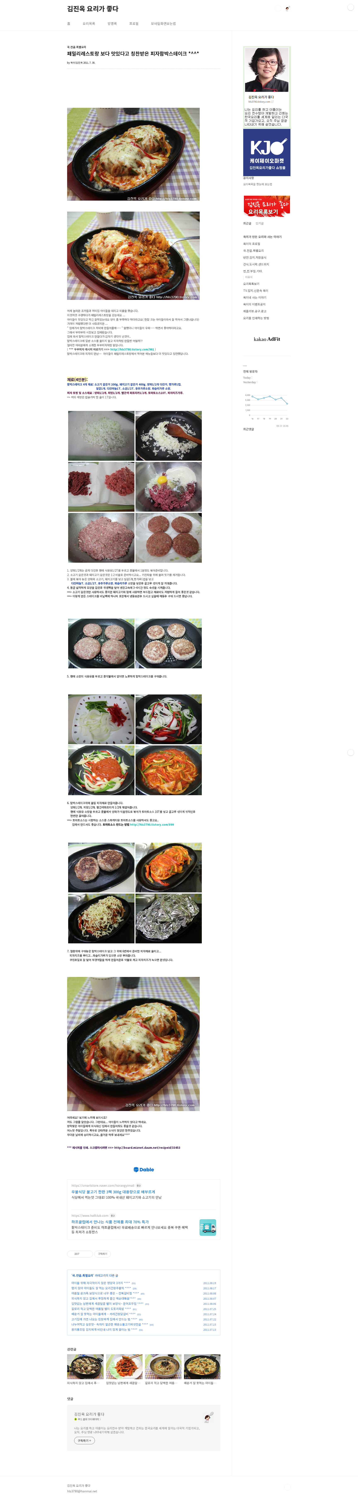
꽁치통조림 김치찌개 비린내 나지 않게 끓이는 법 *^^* (104, 1329)
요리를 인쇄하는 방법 (256, 318)
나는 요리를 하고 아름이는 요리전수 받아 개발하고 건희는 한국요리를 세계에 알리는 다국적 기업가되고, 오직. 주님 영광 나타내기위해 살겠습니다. (137, 1430)
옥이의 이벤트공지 (254, 304)
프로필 (134, 23)
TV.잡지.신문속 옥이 (255, 290)
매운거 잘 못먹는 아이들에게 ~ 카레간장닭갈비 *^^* (103, 1314)
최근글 (247, 223)
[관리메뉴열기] (351, 7)
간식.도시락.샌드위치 (256, 264)
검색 (278, 8)
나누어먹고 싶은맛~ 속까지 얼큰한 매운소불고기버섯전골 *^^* (109, 1324)
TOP (287, 1487)
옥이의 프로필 (251, 244)
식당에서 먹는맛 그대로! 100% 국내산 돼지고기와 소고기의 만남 (116, 1197)
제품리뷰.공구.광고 (254, 311)
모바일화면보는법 (163, 23)
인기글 (260, 223)
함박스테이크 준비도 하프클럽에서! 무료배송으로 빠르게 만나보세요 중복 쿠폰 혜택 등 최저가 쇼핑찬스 (129, 1229)
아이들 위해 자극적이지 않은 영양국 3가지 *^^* (100, 1283)
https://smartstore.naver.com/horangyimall (102, 1185)
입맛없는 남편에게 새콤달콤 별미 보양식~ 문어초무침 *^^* (107, 1303)
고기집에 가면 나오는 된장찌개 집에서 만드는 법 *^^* (104, 1319)
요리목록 (89, 23)
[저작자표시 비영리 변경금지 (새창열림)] (116, 1254)
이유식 (249, 277)
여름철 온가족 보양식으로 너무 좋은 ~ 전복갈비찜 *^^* (105, 1293)
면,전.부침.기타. (253, 271)
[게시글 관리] (88, 1254)
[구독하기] (351, 752)
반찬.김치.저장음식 (254, 257)
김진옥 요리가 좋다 (93, 8)
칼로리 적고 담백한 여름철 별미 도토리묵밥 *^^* (101, 1309)
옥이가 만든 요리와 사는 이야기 (262, 237)
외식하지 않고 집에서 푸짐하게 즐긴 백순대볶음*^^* (103, 1298)
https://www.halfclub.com (89, 1215)
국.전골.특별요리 (82, 1275)
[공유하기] (83, 1254)
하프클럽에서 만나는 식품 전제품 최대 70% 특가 (110, 1221)
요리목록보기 (251, 284)
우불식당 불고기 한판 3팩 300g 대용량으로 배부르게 (113, 1191)
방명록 (112, 23)
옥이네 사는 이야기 (254, 297)
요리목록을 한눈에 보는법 (257, 184)
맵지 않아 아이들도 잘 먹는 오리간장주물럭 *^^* (101, 1288)
